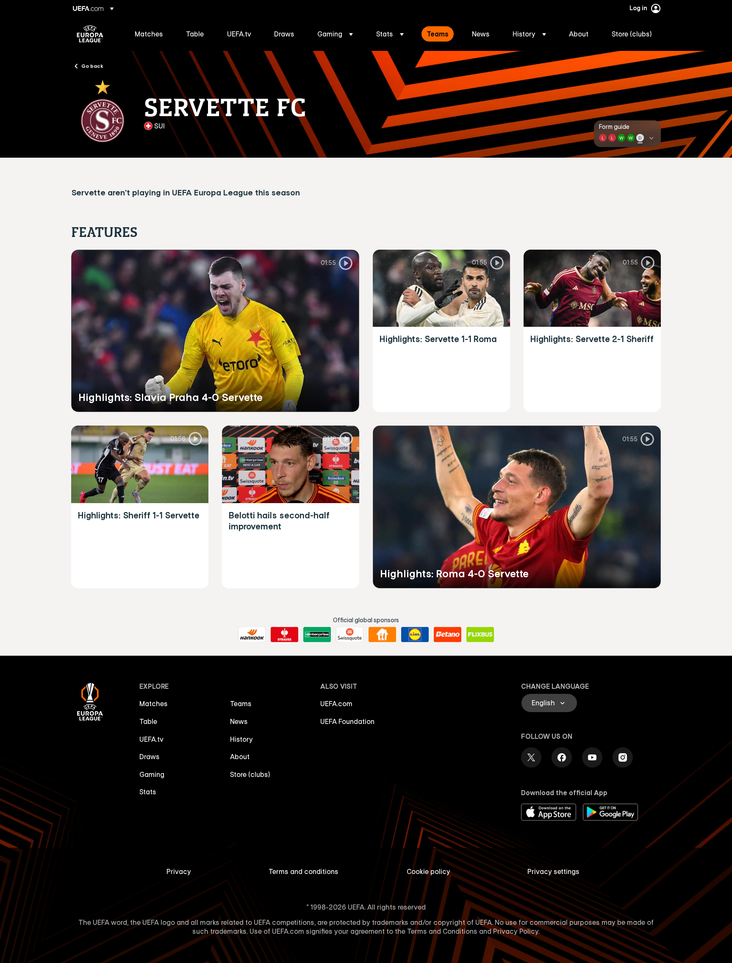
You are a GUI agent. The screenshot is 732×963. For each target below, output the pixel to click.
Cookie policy (428, 871)
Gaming (151, 774)
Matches (153, 703)
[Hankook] (252, 634)
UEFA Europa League (90, 33)
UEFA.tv (151, 739)
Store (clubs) (250, 774)
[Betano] (447, 634)
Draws (149, 756)
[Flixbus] (480, 634)
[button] (335, 34)
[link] (149, 34)
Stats (147, 792)
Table (148, 721)
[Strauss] (284, 634)
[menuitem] (149, 34)
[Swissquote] (349, 634)
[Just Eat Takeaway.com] (382, 634)
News (239, 721)
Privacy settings (553, 871)
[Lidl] (415, 634)
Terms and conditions (303, 871)
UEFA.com (336, 703)
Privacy (178, 871)
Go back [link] (92, 66)
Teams (241, 703)
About (240, 756)
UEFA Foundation (347, 721)
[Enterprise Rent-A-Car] (317, 634)
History (241, 739)
